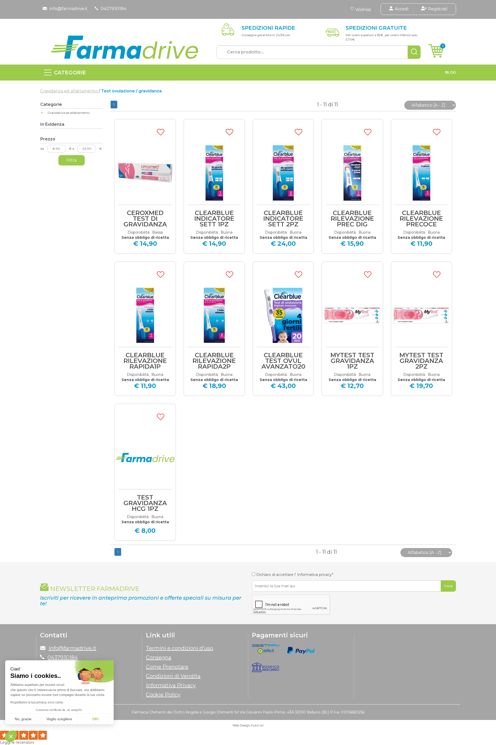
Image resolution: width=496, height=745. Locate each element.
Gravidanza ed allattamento (69, 91)
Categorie (70, 72)
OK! (95, 719)
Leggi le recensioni (17, 742)
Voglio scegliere (59, 719)
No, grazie (23, 719)
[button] (11, 736)
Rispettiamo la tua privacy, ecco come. (37, 702)
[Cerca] (414, 52)
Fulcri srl (257, 725)
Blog (450, 72)
